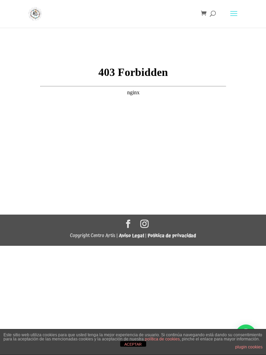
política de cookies (162, 339)
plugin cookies (249, 347)
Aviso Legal (131, 236)
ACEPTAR (133, 344)
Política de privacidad (172, 236)
